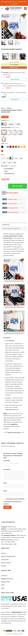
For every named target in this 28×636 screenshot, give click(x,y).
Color (3, 143)
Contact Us (4, 575)
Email (5, 491)
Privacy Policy (5, 559)
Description (5, 224)
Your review (6, 469)
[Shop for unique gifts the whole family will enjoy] (13, 8)
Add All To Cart (14, 67)
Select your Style (6, 127)
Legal (2, 588)
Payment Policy (5, 582)
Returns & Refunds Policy (8, 556)
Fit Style (3, 120)
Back (6, 171)
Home (3, 108)
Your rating (6, 460)
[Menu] (2, 8)
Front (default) (9, 168)
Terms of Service (6, 563)
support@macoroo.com (11, 409)
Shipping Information (7, 579)
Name (5, 483)
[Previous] (3, 26)
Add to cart (17, 186)
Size (2, 154)
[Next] (24, 26)
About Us (3, 553)
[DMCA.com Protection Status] (7, 630)
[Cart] (25, 8)
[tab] (14, 225)
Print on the (4, 166)
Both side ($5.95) (9, 173)
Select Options (15, 79)
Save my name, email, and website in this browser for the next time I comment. (13, 501)
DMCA (2, 585)
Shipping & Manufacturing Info (11, 228)
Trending (8, 108)
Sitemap (3, 566)
